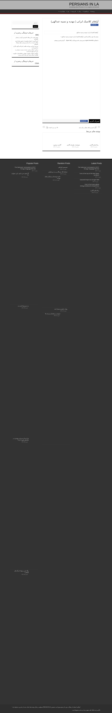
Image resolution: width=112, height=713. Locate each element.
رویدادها (93, 11)
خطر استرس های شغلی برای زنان (88, 127)
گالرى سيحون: (57, 145)
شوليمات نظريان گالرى (73, 145)
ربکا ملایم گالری (94, 145)
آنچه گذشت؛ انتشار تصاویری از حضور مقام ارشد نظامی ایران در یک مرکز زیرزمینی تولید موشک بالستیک (26, 42)
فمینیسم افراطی (62, 167)
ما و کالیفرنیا (86, 11)
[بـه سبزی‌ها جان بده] (34, 370)
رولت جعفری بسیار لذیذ (60, 309)
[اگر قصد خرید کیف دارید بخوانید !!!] (34, 238)
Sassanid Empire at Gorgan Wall (89, 180)
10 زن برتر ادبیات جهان (52, 127)
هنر (68, 11)
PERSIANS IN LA (84, 4)
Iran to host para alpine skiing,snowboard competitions (89, 185)
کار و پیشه (74, 11)
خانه (98, 11)
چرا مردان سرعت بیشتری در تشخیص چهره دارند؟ (21, 439)
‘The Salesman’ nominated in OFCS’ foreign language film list (88, 168)
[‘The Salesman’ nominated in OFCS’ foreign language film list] (37, 167)
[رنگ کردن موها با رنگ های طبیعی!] (34, 635)
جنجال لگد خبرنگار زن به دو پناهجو (58, 172)
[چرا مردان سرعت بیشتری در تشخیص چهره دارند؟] (34, 503)
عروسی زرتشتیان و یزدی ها (52, 313)
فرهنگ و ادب (62, 11)
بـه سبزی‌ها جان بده (23, 306)
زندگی (80, 11)
